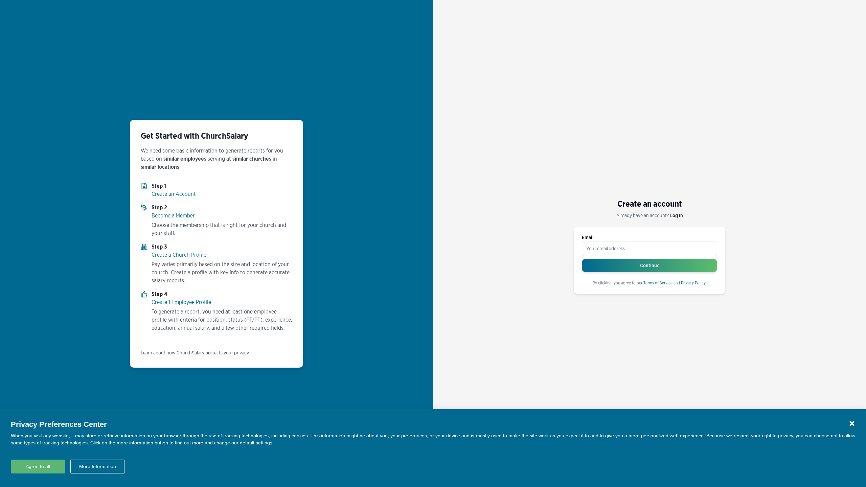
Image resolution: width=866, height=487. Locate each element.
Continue (649, 265)
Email (588, 237)
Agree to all (38, 466)
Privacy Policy (693, 282)
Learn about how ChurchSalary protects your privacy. (195, 352)
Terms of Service (658, 282)
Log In (676, 215)
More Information (97, 466)
